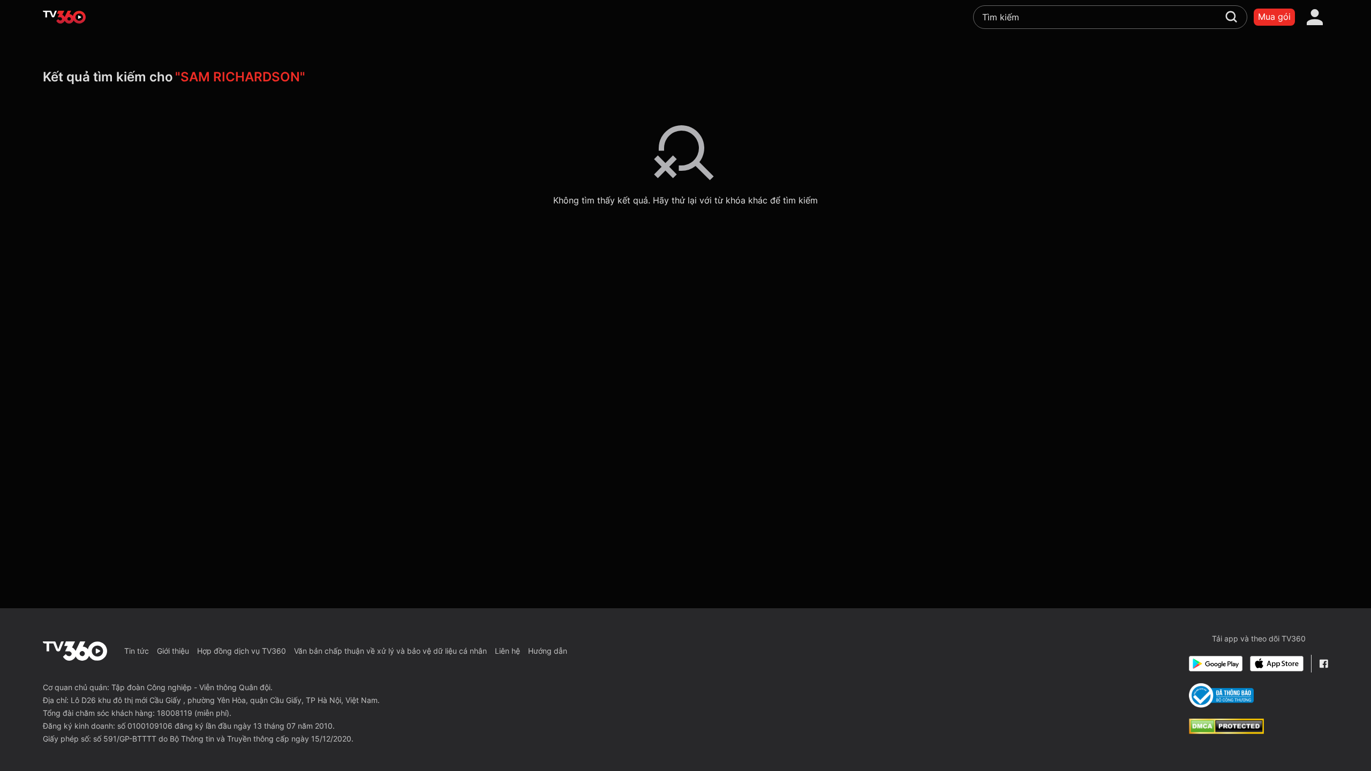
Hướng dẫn (547, 650)
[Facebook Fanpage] (1323, 663)
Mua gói (1274, 16)
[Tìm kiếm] (1231, 17)
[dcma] (1226, 730)
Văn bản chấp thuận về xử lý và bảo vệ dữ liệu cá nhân (390, 650)
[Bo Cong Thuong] (1221, 695)
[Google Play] (1215, 663)
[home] (64, 17)
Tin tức (136, 650)
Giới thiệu (173, 650)
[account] (1314, 17)
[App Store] (1277, 663)
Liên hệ (507, 650)
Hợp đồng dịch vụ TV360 (241, 650)
